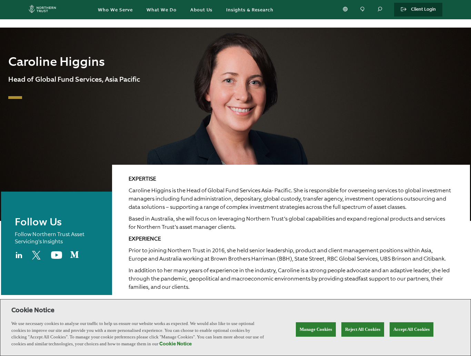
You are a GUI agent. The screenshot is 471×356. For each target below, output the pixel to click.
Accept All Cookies (411, 329)
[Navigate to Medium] (74, 257)
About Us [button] (201, 10)
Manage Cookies (316, 329)
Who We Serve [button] (115, 10)
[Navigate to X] (37, 258)
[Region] (345, 9)
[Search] (380, 9)
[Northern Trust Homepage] (44, 9)
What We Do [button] (162, 10)
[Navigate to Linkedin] (19, 258)
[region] (235, 327)
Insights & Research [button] (249, 10)
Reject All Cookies (362, 329)
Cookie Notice (175, 344)
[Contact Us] (363, 9)
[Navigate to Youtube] (56, 257)
